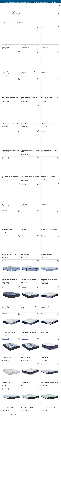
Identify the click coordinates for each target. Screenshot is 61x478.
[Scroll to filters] (59, 472)
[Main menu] (1, 5)
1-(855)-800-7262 (53, 0)
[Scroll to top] (59, 470)
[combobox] (17, 415)
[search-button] (56, 14)
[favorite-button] (19, 27)
